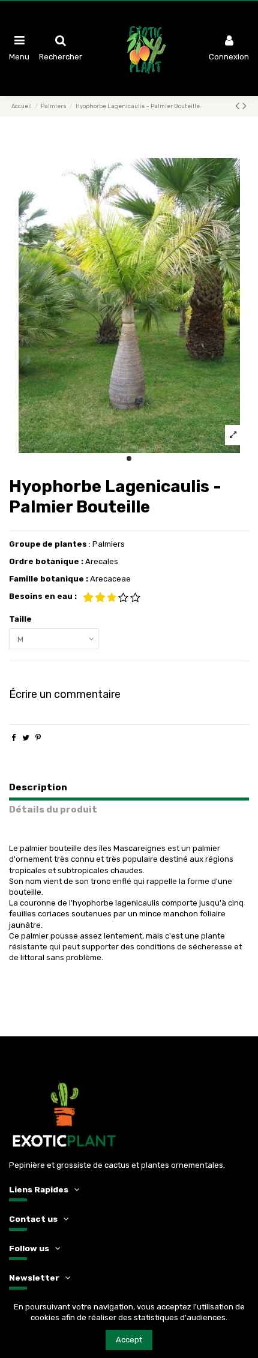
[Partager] (13, 737)
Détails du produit (53, 809)
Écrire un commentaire (65, 694)
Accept (129, 1339)
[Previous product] (238, 106)
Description (38, 787)
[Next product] (244, 106)
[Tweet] (25, 737)
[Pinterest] (38, 737)
